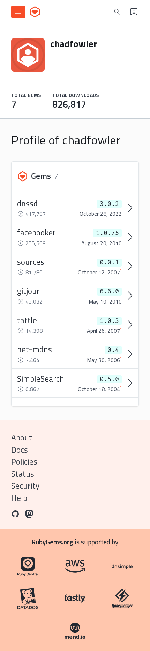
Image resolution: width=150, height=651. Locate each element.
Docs (19, 450)
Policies (24, 461)
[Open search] (117, 12)
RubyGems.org (52, 542)
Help (19, 498)
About (21, 437)
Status (22, 474)
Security (25, 486)
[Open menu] (18, 12)
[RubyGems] (34, 11)
